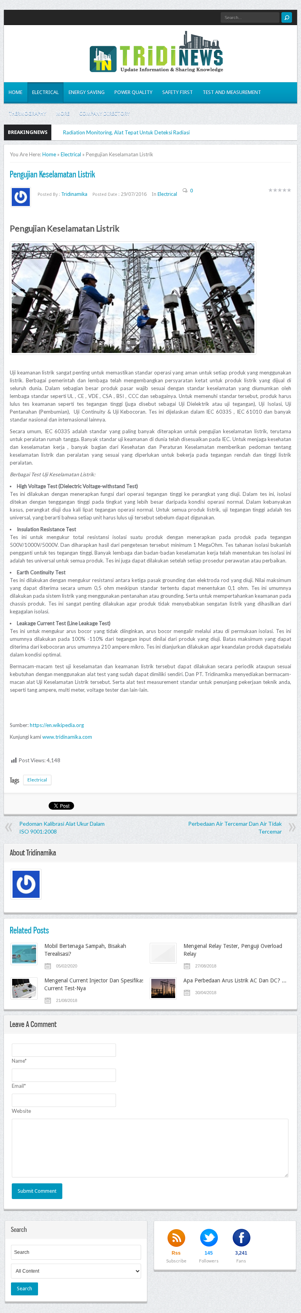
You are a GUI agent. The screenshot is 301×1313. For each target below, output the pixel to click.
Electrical (45, 92)
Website (21, 1111)
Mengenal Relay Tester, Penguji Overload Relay (232, 950)
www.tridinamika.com (67, 737)
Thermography (27, 113)
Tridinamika (75, 194)
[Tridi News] (156, 67)
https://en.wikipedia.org (57, 725)
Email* (19, 1086)
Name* (19, 1061)
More (62, 113)
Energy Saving (87, 92)
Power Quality (133, 92)
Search (24, 1288)
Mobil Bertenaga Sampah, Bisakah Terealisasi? (85, 950)
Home (15, 92)
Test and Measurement (232, 92)
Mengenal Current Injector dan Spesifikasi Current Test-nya (94, 984)
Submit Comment (37, 1191)
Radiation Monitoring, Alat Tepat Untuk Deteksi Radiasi (126, 132)
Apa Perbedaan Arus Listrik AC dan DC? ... (234, 980)
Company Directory (104, 113)
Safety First (177, 92)
